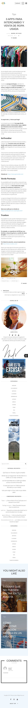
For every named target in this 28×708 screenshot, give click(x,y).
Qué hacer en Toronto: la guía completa (14, 472)
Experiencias (14, 396)
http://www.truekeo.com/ (10, 244)
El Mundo (14, 393)
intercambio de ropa (11, 278)
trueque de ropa (5, 281)
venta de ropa (14, 281)
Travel (14, 412)
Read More (6, 609)
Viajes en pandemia (14, 415)
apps (3, 278)
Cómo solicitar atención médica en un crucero (12, 629)
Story (14, 407)
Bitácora (14, 385)
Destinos (14, 391)
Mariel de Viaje (16, 33)
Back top (13, 703)
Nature (14, 404)
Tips (14, 14)
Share (15, 37)
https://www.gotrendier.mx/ (15, 174)
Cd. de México (14, 388)
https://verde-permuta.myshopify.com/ (11, 210)
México (14, 402)
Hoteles (14, 399)
